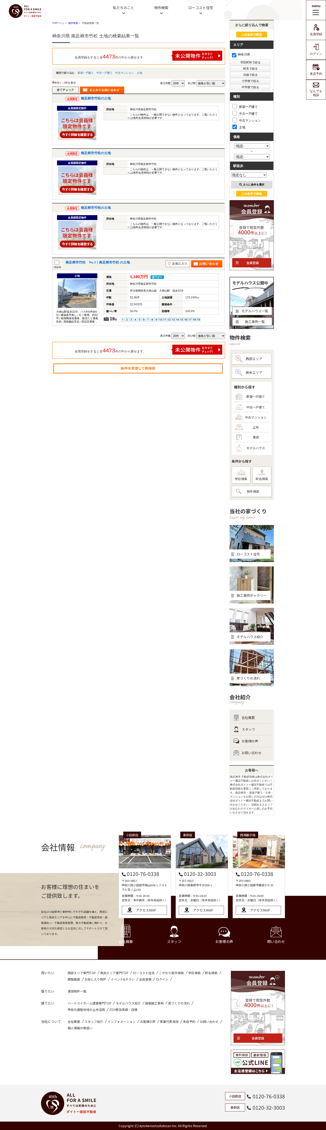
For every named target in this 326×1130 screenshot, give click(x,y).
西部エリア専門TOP (82, 973)
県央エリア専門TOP (114, 973)
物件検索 (161, 7)
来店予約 (316, 73)
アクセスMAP (146, 910)
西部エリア (254, 358)
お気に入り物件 (95, 979)
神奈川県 (244, 54)
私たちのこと (123, 7)
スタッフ (248, 729)
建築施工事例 (154, 1003)
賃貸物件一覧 (77, 991)
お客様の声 (250, 741)
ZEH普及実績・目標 (123, 1009)
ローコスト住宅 (200, 7)
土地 (139, 72)
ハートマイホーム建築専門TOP (89, 1003)
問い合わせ (276, 941)
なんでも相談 (316, 93)
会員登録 (316, 34)
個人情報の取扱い (80, 1028)
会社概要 (248, 717)
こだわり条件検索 (171, 973)
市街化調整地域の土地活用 (86, 1009)
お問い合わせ (251, 752)
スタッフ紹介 (93, 1021)
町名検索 (262, 479)
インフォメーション (122, 1021)
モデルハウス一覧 (255, 311)
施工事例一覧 (255, 321)
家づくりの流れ (179, 1003)
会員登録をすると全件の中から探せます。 (110, 56)
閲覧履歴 (74, 979)
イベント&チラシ (123, 979)
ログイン (316, 54)
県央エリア (254, 372)
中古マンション (124, 72)
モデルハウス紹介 (128, 1003)
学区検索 (241, 479)
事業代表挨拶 (169, 1021)
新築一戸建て (86, 72)
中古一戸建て (104, 72)
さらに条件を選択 (253, 184)
